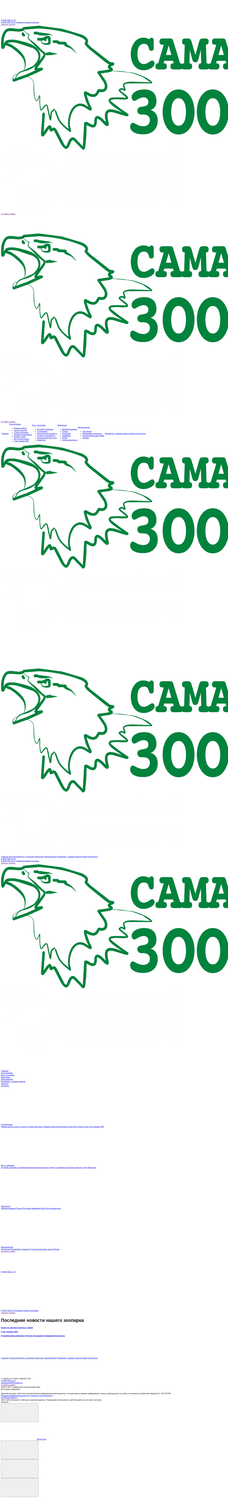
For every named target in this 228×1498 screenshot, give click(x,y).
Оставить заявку (8, 214)
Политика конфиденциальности (15, 1396)
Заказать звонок (8, 25)
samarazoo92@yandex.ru (12, 1383)
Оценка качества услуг (47, 438)
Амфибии (66, 436)
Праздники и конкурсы (92, 434)
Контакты (94, 857)
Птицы (65, 431)
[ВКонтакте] (19, 1376)
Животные (39, 857)
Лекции (86, 438)
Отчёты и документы (46, 436)
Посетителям (14, 857)
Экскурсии (87, 431)
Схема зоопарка (21, 433)
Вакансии (41, 440)
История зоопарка (45, 429)
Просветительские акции (93, 436)
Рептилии (66, 434)
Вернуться (41, 1439)
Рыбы (64, 438)
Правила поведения (23, 435)
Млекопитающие (69, 429)
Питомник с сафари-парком (69, 857)
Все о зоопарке (27, 857)
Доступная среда (21, 439)
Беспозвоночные (69, 440)
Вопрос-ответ (20, 437)
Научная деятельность (47, 434)
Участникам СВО (21, 441)
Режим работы (20, 428)
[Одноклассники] (55, 1376)
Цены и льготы (20, 430)
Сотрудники (42, 431)
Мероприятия (51, 857)
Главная (4, 857)
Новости (85, 857)
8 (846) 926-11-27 (8, 20)
